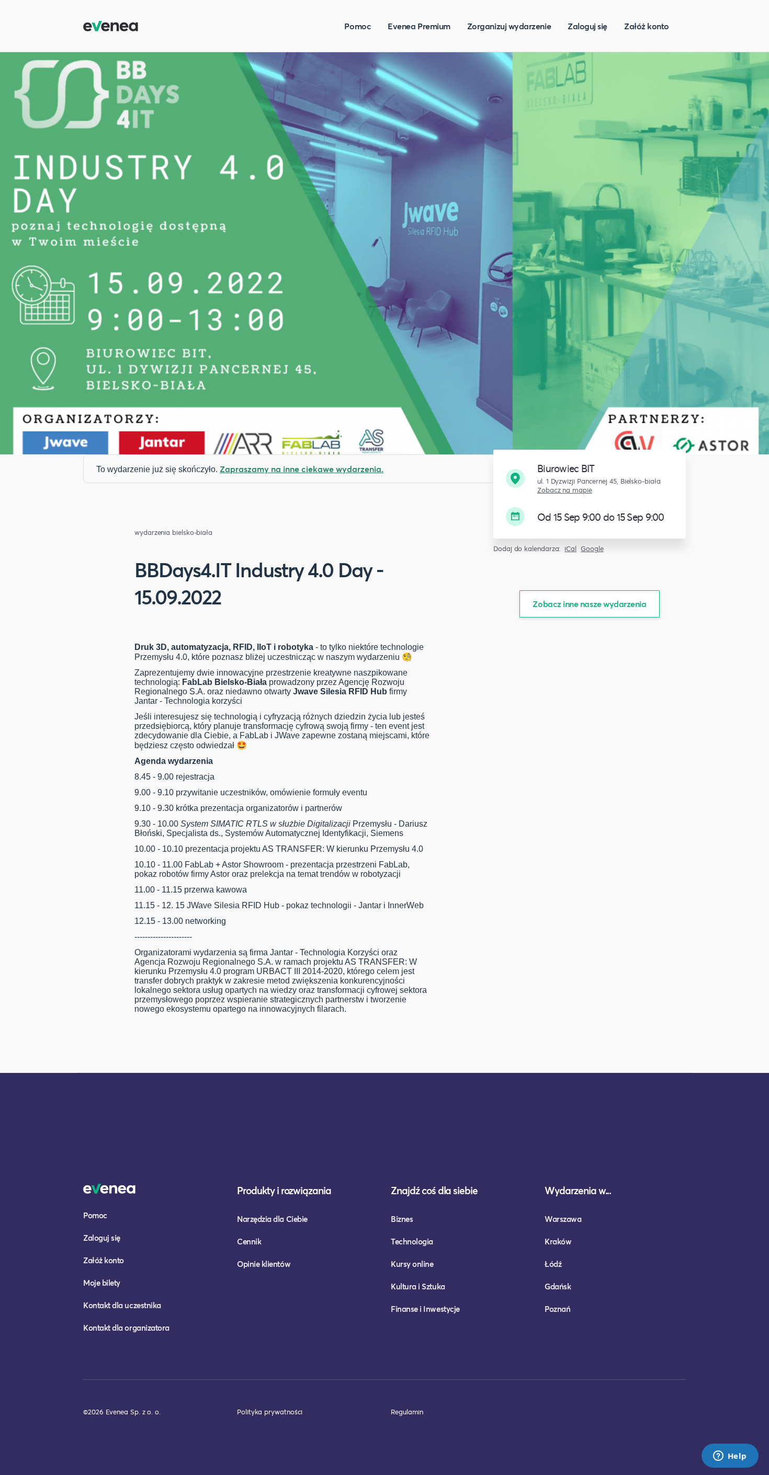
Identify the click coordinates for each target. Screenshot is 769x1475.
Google (592, 549)
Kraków (558, 1241)
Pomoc (357, 25)
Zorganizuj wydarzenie (509, 25)
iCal (570, 549)
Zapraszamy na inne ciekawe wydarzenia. (301, 468)
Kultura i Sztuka (418, 1286)
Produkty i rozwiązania (284, 1190)
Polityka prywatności (269, 1411)
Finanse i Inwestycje (425, 1309)
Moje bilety (101, 1282)
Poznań (557, 1309)
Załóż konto (646, 25)
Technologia (412, 1241)
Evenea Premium (419, 25)
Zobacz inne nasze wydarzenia (589, 603)
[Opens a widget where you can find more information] (730, 1457)
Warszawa (563, 1219)
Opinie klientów (263, 1264)
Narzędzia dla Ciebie (272, 1219)
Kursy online (412, 1264)
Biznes (402, 1219)
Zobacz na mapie (564, 490)
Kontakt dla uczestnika (122, 1305)
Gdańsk (558, 1286)
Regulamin (407, 1411)
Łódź (553, 1264)
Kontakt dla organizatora (126, 1327)
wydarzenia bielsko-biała (173, 532)
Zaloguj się (587, 25)
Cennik (249, 1241)
